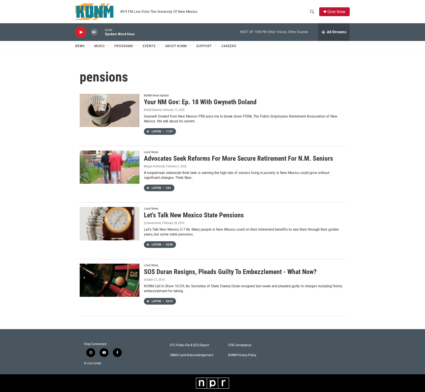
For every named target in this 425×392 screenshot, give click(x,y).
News (80, 46)
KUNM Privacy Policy (242, 355)
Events (149, 46)
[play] (80, 32)
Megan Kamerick (154, 166)
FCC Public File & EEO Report (189, 345)
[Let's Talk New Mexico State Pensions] (109, 223)
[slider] (101, 32)
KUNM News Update (156, 95)
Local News (151, 152)
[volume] (94, 32)
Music (99, 46)
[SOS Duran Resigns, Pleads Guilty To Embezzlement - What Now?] (109, 280)
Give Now (336, 11)
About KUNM (176, 46)
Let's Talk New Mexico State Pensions (194, 215)
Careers (228, 46)
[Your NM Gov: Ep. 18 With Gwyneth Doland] (109, 110)
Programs (123, 46)
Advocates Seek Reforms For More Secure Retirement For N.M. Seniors (238, 158)
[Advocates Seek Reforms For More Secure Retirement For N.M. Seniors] (109, 167)
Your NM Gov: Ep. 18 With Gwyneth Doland (200, 102)
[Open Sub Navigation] (88, 46)
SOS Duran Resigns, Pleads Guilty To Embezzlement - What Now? (230, 272)
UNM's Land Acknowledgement (191, 355)
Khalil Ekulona (152, 110)
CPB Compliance (239, 345)
